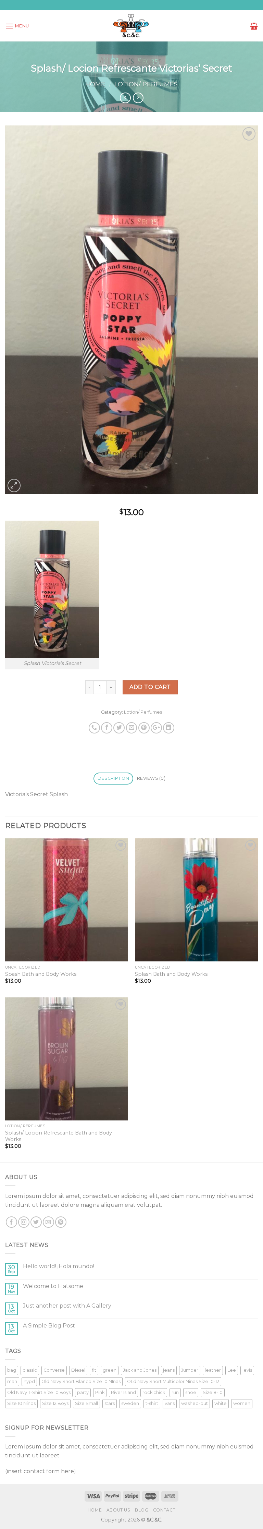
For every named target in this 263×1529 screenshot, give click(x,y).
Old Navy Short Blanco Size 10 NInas (81, 1381)
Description (113, 778)
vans (170, 1403)
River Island (123, 1392)
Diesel (78, 1370)
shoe (190, 1392)
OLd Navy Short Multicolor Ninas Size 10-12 (173, 1381)
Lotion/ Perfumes (146, 84)
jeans (169, 1370)
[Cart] (254, 26)
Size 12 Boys (55, 1403)
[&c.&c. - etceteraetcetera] (131, 26)
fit (94, 1370)
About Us (118, 1510)
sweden (130, 1403)
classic (30, 1370)
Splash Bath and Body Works (171, 974)
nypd (29, 1381)
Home (95, 84)
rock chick (153, 1392)
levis (247, 1370)
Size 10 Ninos (21, 1403)
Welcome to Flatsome (53, 1286)
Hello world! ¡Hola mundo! (58, 1266)
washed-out (194, 1403)
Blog (141, 1510)
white (220, 1403)
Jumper (189, 1370)
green (109, 1370)
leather (213, 1370)
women (241, 1403)
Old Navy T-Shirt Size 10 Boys (39, 1392)
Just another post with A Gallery (67, 1305)
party (83, 1392)
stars (109, 1403)
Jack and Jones (139, 1370)
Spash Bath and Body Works (40, 974)
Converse (54, 1370)
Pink (99, 1392)
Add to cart (150, 687)
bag (11, 1370)
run (175, 1392)
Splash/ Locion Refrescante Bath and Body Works (58, 1136)
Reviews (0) (151, 778)
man (12, 1381)
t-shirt (152, 1403)
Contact (164, 1510)
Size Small (86, 1403)
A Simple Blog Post (49, 1325)
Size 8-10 (213, 1392)
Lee (231, 1370)
